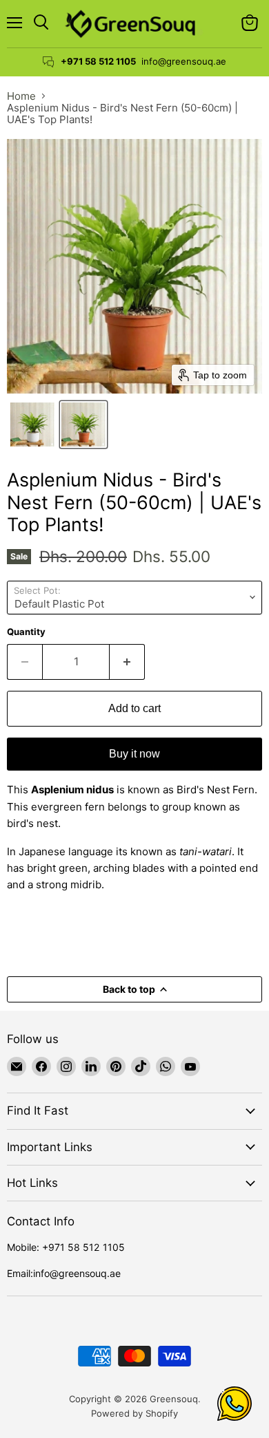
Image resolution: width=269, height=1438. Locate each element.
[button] (32, 424)
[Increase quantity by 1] (127, 662)
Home (21, 96)
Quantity (26, 632)
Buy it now (134, 754)
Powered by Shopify (134, 1413)
